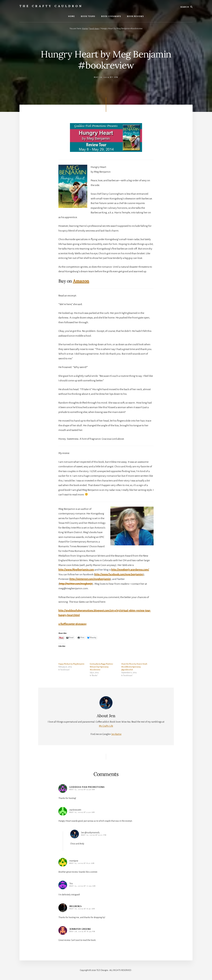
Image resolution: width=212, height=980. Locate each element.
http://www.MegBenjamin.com (76, 569)
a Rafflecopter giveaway (72, 624)
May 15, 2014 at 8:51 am (81, 863)
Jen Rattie (116, 734)
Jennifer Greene (80, 929)
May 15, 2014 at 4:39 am (82, 790)
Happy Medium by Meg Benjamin (71, 664)
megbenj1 (75, 906)
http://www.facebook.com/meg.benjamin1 (119, 574)
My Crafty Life (106, 726)
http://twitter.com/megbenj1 (75, 583)
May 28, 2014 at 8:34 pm (82, 931)
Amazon (81, 281)
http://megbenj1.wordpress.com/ (130, 569)
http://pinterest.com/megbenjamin (90, 579)
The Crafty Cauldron (51, 6)
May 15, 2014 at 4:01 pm (93, 835)
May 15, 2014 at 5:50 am (82, 812)
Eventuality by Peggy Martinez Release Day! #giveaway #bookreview (101, 667)
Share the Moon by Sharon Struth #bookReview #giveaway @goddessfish (134, 667)
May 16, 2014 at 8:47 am (82, 909)
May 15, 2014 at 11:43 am (82, 886)
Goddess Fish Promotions (87, 787)
